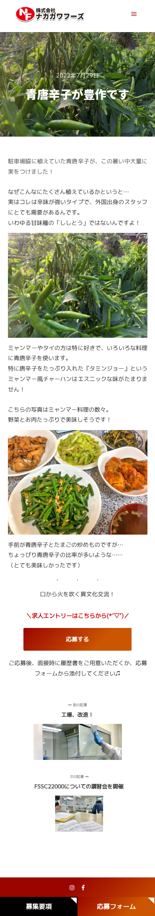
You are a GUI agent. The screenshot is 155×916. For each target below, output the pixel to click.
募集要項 (39, 906)
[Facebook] (83, 887)
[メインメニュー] (134, 14)
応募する (77, 639)
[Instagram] (72, 887)
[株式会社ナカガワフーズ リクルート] (50, 14)
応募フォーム (116, 906)
